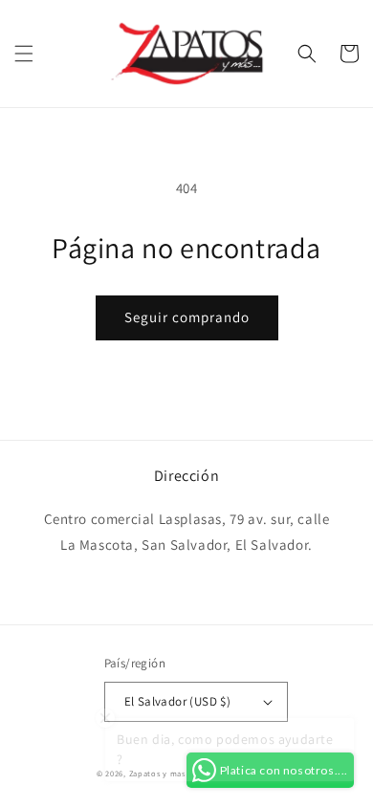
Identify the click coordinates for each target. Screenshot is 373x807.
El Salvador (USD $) (177, 701)
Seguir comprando (187, 317)
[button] (24, 54)
